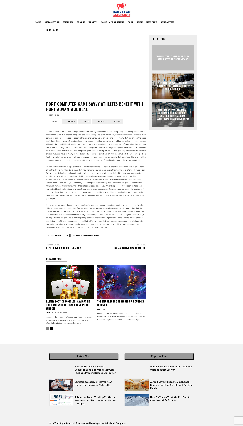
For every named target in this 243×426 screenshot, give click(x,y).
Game (55, 30)
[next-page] (51, 328)
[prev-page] (47, 328)
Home (48, 30)
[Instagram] (154, 423)
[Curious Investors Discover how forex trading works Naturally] (61, 385)
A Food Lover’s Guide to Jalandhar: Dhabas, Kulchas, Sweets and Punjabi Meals (171, 385)
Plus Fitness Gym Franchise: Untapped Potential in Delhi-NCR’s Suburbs (172, 86)
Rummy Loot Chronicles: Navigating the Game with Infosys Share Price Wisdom (68, 304)
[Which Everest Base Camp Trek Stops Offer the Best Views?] (137, 369)
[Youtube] (182, 423)
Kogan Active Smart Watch (130, 248)
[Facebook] (148, 423)
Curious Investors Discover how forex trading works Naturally (93, 383)
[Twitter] (171, 423)
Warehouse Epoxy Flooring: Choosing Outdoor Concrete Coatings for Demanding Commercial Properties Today (173, 114)
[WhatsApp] (177, 423)
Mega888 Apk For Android (57, 235)
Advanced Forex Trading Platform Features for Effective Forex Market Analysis (95, 400)
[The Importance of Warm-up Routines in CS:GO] (121, 282)
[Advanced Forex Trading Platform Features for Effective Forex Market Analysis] (61, 400)
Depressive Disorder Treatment (64, 248)
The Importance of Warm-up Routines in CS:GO (120, 303)
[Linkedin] (160, 423)
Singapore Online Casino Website (85, 235)
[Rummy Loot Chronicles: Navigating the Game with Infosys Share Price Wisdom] (70, 282)
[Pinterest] (165, 423)
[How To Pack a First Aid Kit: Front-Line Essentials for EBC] (137, 400)
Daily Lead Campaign (115, 423)
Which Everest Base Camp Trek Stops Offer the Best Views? (172, 58)
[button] (207, 22)
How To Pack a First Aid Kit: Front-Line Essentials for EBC (170, 399)
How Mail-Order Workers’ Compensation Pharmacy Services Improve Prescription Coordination (95, 369)
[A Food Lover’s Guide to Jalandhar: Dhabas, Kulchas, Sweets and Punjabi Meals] (137, 385)
